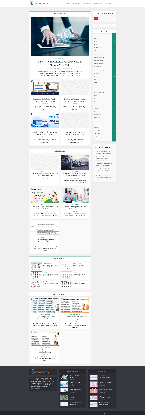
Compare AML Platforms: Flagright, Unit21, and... (75, 390)
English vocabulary (59, 259)
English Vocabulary (87, 3)
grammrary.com (68, 68)
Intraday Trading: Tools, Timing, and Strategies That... (76, 383)
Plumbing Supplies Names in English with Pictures (105, 403)
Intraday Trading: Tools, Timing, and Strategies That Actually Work (104, 170)
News (45, 97)
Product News (74, 97)
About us (83, 413)
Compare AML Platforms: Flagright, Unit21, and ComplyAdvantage (102, 158)
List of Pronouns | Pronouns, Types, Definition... (105, 383)
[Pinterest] (96, 18)
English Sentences (98, 3)
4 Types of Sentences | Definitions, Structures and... (105, 396)
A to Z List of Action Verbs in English (105, 390)
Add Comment (58, 68)
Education (60, 58)
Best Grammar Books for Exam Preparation (76, 396)
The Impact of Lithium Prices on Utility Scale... (76, 403)
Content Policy (101, 413)
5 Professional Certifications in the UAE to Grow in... (76, 376)
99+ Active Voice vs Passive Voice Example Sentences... (105, 376)
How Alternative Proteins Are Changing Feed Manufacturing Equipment (103, 177)
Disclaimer (88, 413)
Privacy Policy (94, 413)
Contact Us (108, 3)
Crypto (45, 130)
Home (68, 3)
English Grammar (76, 3)
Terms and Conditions (111, 413)
